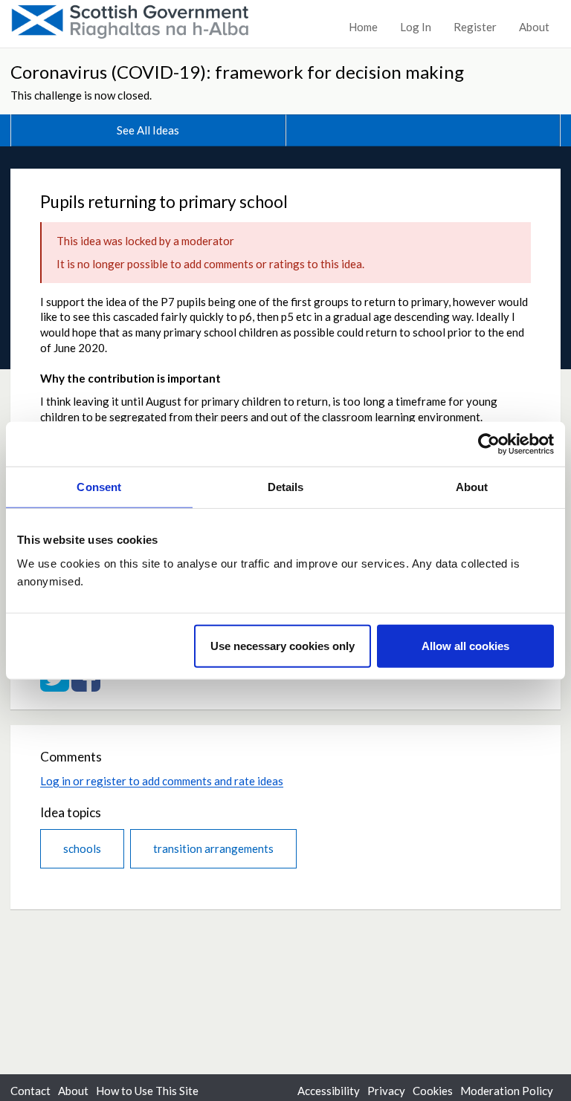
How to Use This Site (147, 1090)
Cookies (433, 1090)
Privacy (386, 1090)
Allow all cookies (465, 645)
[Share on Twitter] (54, 685)
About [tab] (472, 487)
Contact (30, 1090)
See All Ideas (148, 130)
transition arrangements (213, 848)
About (534, 26)
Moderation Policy (506, 1090)
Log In (415, 26)
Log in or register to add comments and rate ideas (161, 780)
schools (82, 848)
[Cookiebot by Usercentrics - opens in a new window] (489, 444)
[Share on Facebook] (85, 685)
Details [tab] (286, 487)
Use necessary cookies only (282, 645)
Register (475, 26)
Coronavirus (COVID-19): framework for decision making (237, 71)
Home (363, 26)
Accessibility (328, 1090)
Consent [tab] (99, 487)
